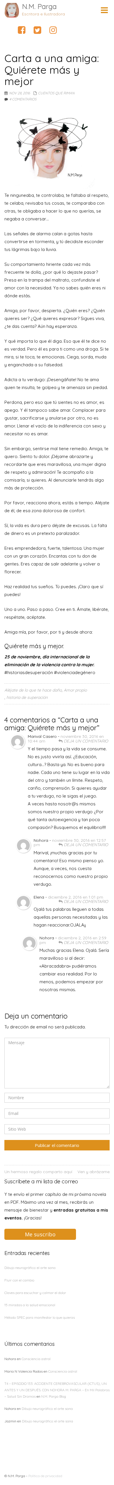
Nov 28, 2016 (19, 93)
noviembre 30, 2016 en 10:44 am (66, 738)
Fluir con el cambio (19, 1280)
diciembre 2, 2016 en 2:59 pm (72, 940)
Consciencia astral (36, 1359)
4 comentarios (23, 99)
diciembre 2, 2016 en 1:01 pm (75, 897)
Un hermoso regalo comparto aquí (38, 1171)
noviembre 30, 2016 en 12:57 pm (70, 842)
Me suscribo (40, 1234)
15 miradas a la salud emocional (29, 1305)
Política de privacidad (45, 1476)
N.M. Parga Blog (53, 1396)
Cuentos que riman (56, 93)
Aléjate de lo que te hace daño (33, 690)
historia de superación (27, 697)
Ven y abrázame (93, 1171)
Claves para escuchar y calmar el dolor (35, 1292)
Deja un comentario (85, 741)
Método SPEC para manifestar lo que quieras (39, 1317)
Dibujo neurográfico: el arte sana (30, 1267)
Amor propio (75, 690)
